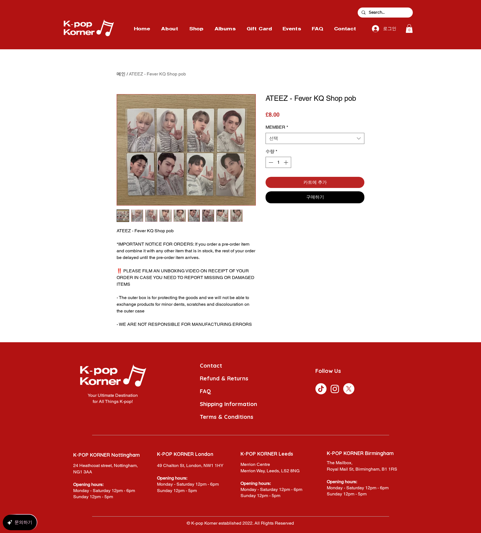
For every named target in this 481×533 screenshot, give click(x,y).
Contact (211, 365)
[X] (348, 388)
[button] (409, 28)
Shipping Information (228, 403)
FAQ (205, 391)
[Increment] (286, 162)
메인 (121, 74)
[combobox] (315, 138)
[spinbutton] (278, 162)
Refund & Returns (224, 378)
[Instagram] (334, 388)
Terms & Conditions (226, 416)
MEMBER (277, 127)
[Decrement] (270, 162)
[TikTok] (321, 388)
